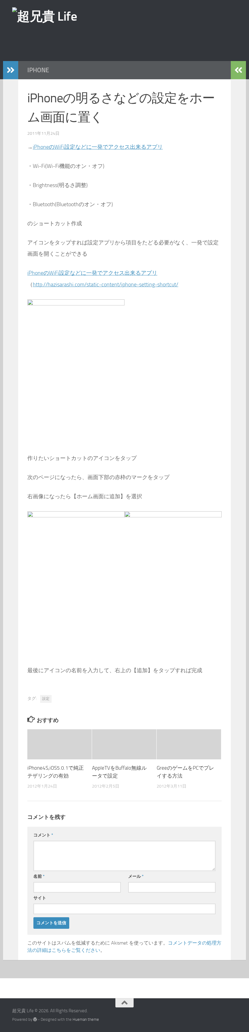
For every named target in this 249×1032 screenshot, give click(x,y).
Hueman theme (86, 1019)
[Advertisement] (135, 42)
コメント (43, 835)
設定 (45, 699)
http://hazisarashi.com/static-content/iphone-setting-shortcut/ (105, 284)
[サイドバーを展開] (10, 70)
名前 (39, 876)
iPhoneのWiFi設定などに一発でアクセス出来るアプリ (98, 147)
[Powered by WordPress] (35, 1019)
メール (136, 876)
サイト (39, 898)
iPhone (38, 70)
